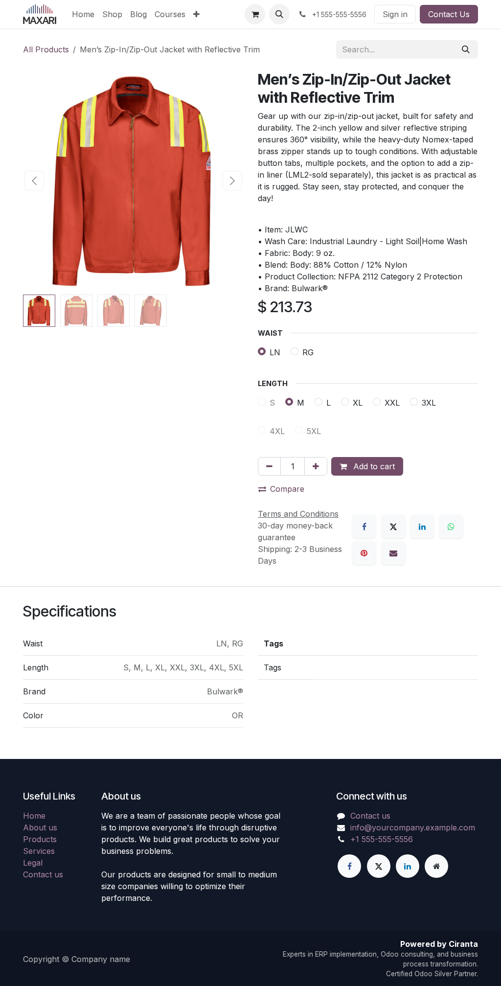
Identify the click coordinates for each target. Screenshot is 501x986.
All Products (46, 49)
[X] (393, 526)
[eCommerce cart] (255, 14)
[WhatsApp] (451, 526)
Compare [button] (287, 489)
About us (40, 827)
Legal (33, 863)
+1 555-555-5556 (381, 839)
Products (40, 839)
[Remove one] (269, 466)
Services (39, 851)
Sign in (395, 14)
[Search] (466, 49)
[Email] (393, 553)
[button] (279, 14)
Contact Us (449, 14)
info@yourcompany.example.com (412, 827)
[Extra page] (436, 866)
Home (34, 816)
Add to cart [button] (373, 466)
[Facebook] (364, 526)
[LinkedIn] (422, 526)
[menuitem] (83, 14)
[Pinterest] (364, 553)
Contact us (43, 874)
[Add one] (315, 466)
